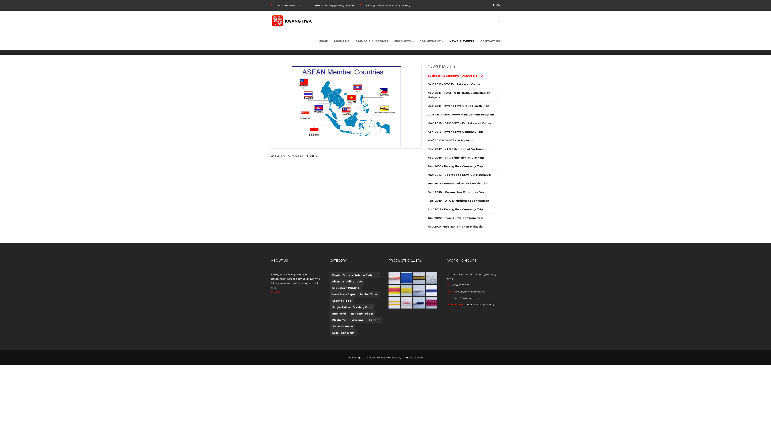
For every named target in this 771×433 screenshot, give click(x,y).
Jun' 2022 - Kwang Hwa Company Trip (455, 218)
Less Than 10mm (343, 332)
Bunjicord (339, 313)
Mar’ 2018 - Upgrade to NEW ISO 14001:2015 (460, 174)
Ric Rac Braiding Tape (347, 281)
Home (323, 41)
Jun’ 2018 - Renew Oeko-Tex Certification (458, 183)
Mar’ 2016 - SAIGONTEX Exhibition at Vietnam (461, 123)
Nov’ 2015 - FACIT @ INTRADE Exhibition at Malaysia (459, 95)
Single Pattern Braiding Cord (352, 307)
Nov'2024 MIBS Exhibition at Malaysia (455, 226)
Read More (277, 291)
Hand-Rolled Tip (362, 313)
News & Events (461, 41)
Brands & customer (371, 41)
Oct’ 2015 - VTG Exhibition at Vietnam (455, 84)
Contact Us (490, 41)
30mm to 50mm (342, 326)
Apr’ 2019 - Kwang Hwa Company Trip (455, 209)
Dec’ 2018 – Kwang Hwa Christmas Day (456, 192)
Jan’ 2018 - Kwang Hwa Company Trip (455, 166)
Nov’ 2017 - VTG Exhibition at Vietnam (456, 149)
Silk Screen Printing (345, 287)
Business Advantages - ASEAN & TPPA (455, 75)
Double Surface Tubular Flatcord (354, 275)
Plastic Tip (339, 320)
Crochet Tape (341, 300)
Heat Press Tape (343, 294)
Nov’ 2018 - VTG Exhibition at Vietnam (456, 157)
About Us (341, 41)
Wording (358, 320)
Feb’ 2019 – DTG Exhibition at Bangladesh (458, 200)
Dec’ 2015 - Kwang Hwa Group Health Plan (458, 105)
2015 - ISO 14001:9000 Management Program (461, 114)
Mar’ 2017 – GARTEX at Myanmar (451, 140)
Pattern (374, 320)
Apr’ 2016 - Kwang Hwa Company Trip (455, 131)
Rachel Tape (368, 294)
